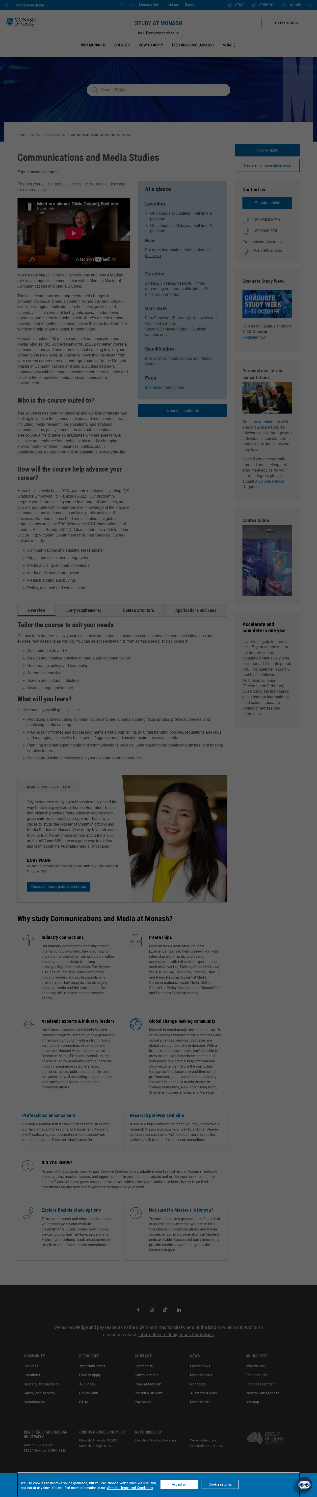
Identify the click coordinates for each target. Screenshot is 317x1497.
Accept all (179, 1484)
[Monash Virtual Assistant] (304, 1484)
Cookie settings (220, 1484)
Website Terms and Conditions (130, 1488)
